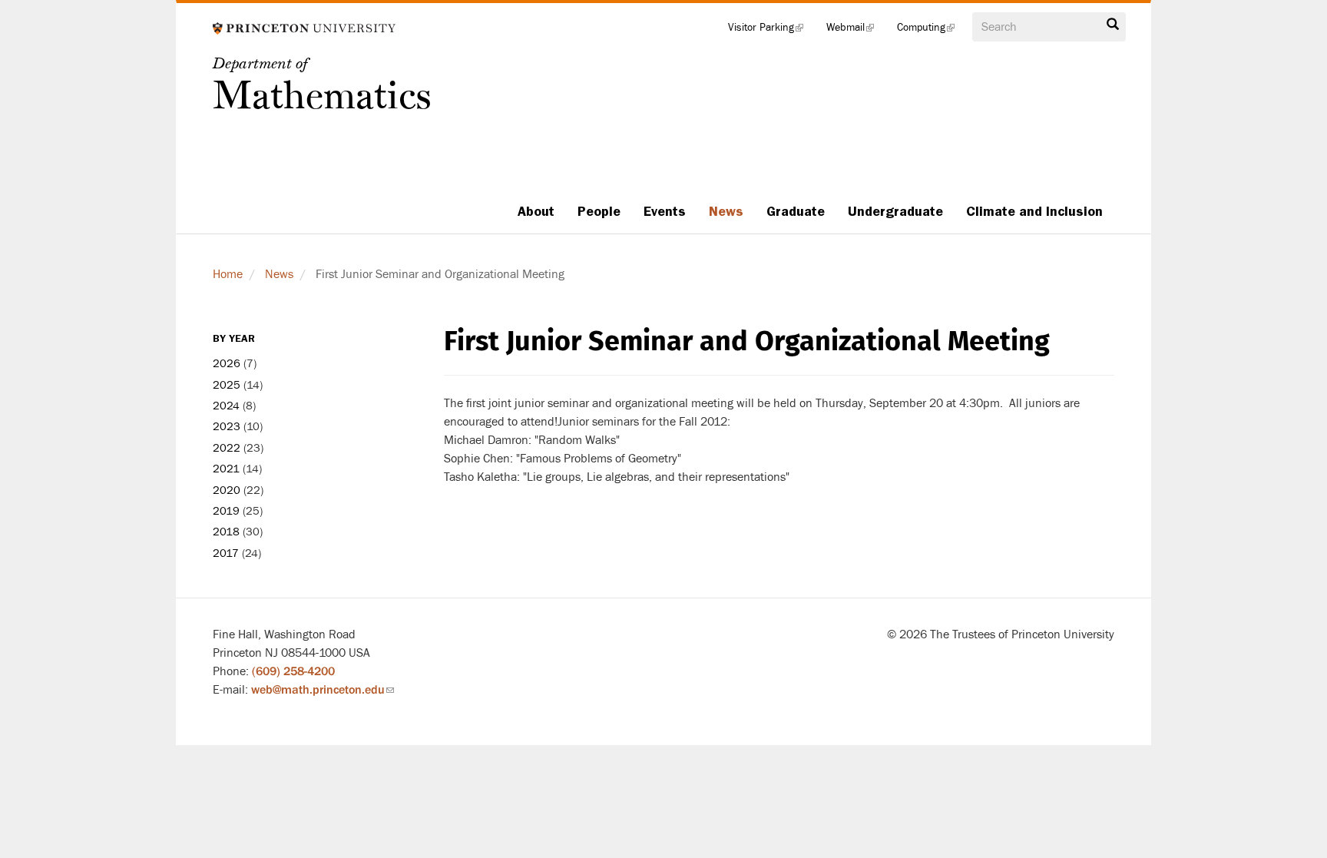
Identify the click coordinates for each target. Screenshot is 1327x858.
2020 (226, 490)
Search (1113, 28)
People (598, 211)
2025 (226, 385)
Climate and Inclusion (1034, 211)
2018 (226, 531)
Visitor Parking (771, 31)
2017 (226, 553)
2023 (226, 426)
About (536, 211)
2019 (226, 511)
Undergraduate (895, 211)
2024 (226, 405)
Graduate (795, 211)
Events (665, 211)
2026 (226, 363)
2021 (226, 468)
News (726, 211)
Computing (931, 31)
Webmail (855, 31)
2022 (226, 448)
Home (228, 274)
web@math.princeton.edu (322, 690)
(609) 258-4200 (293, 671)
